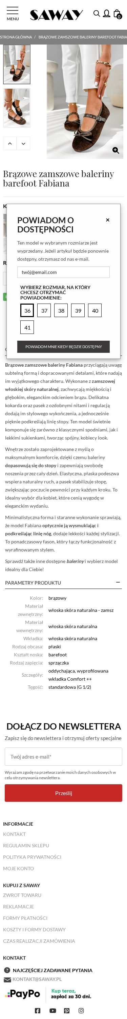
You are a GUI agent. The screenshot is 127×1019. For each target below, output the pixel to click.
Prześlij (63, 793)
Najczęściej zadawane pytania (52, 970)
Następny (23, 143)
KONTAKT (14, 834)
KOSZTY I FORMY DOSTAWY (34, 929)
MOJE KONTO (18, 868)
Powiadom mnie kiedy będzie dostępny (63, 346)
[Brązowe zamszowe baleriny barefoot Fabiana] (85, 102)
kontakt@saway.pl (37, 979)
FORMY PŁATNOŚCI (25, 918)
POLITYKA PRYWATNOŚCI (32, 857)
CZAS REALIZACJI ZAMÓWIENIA (39, 941)
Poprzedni (10, 143)
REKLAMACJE (18, 906)
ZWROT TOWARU (22, 895)
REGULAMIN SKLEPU (26, 845)
